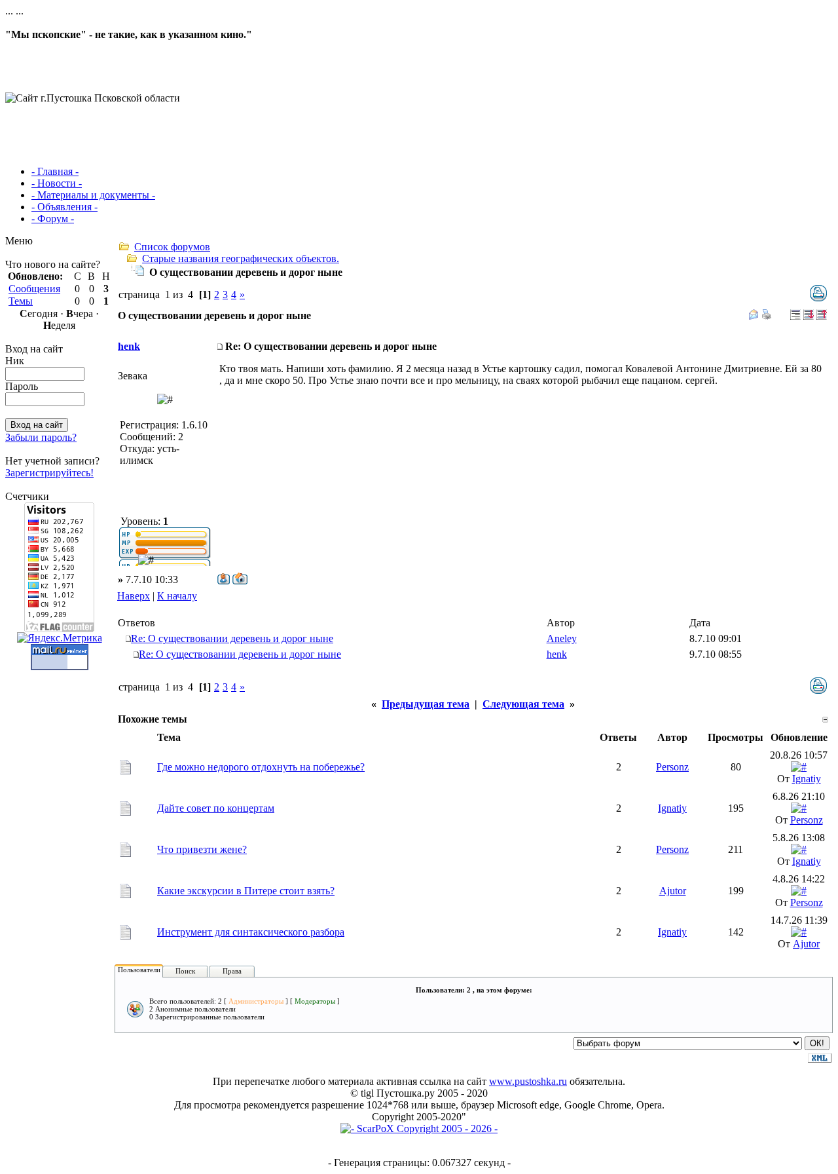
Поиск (185, 971)
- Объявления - (64, 206)
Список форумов (172, 246)
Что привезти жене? (202, 849)
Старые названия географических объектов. (240, 258)
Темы (21, 301)
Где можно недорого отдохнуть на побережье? (261, 766)
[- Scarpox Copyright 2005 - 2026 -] (419, 1128)
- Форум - (52, 218)
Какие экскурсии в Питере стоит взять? (246, 890)
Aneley (562, 638)
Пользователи (139, 970)
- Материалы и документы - (93, 194)
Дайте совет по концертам (215, 808)
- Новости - (56, 183)
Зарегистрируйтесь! (49, 472)
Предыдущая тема (425, 704)
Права (232, 971)
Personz (672, 766)
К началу (177, 595)
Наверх (133, 595)
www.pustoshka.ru (528, 1081)
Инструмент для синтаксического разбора (250, 931)
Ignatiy (806, 778)
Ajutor (672, 890)
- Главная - (55, 171)
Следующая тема (523, 704)
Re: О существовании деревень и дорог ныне (232, 638)
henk (129, 346)
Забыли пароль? (41, 437)
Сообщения (34, 288)
